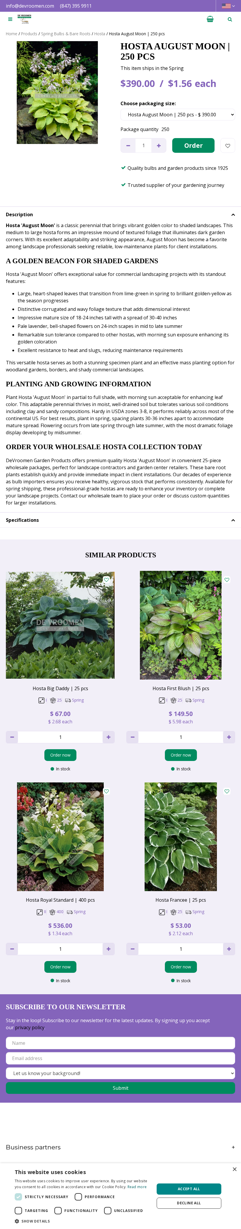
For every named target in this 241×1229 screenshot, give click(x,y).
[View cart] (210, 19)
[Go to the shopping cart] (210, 19)
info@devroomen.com (30, 6)
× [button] (234, 1169)
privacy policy (29, 1027)
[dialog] (120, 1196)
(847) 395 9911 (76, 6)
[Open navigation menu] (10, 19)
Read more (137, 1186)
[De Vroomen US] (24, 19)
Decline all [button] (189, 1203)
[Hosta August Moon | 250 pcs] (57, 92)
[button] (82, 1221)
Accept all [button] (189, 1188)
